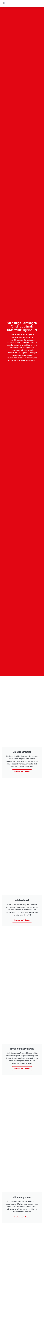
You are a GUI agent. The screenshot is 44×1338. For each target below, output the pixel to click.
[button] (32, 3)
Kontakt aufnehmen (22, 772)
